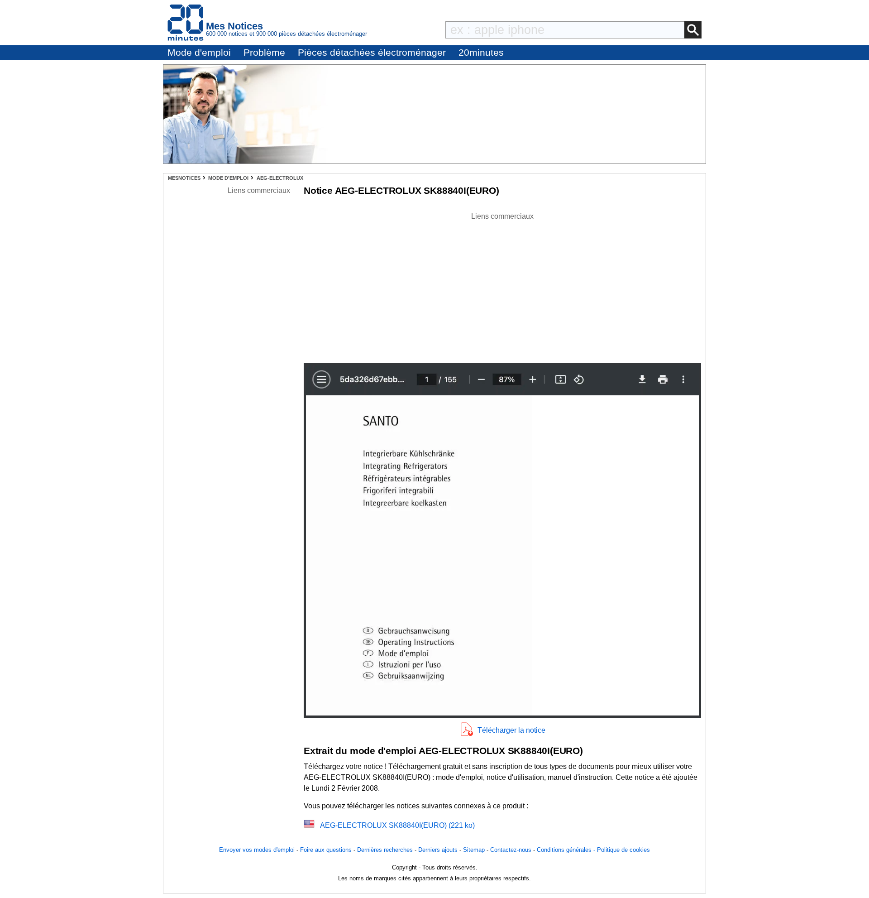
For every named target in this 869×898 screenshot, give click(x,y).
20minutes (481, 52)
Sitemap (474, 849)
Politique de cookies (623, 849)
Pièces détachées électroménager (372, 52)
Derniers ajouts (438, 849)
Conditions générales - (567, 849)
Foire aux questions (326, 849)
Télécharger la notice (511, 730)
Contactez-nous (510, 849)
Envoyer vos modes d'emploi (257, 849)
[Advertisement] (502, 285)
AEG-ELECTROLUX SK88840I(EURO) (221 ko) (397, 825)
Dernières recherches (385, 849)
